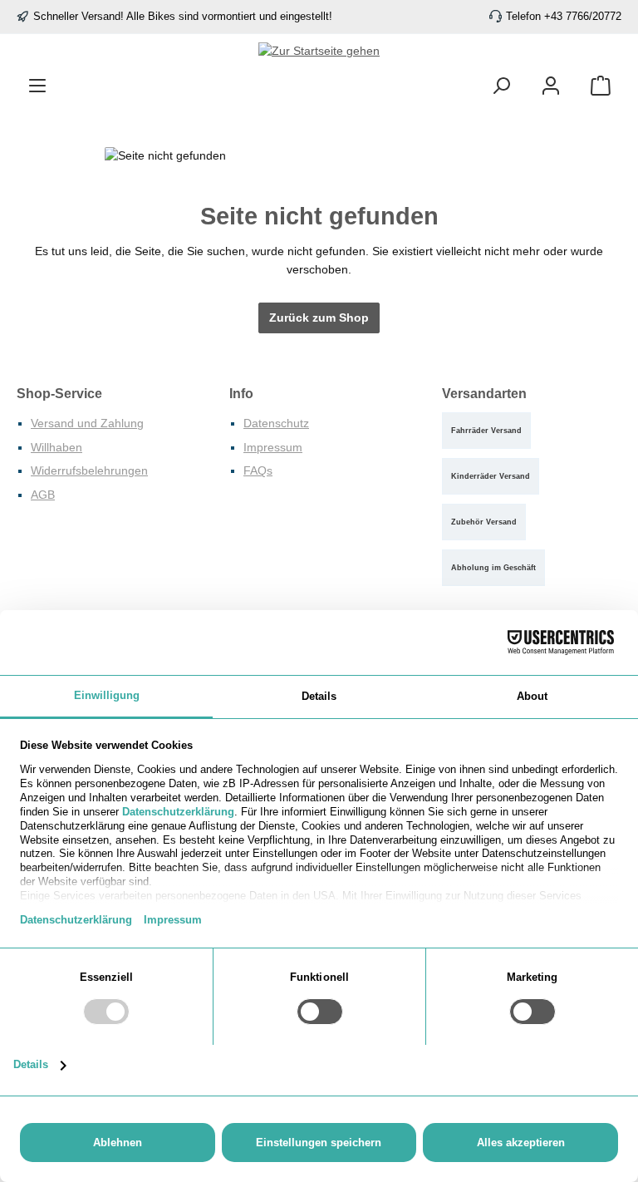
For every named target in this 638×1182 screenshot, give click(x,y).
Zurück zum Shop (319, 317)
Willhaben (56, 447)
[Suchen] (501, 86)
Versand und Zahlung (87, 423)
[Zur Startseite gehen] (319, 51)
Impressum (272, 447)
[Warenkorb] (600, 86)
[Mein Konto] (551, 86)
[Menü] (37, 86)
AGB (43, 494)
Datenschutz (276, 423)
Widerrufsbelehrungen (89, 470)
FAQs (257, 470)
